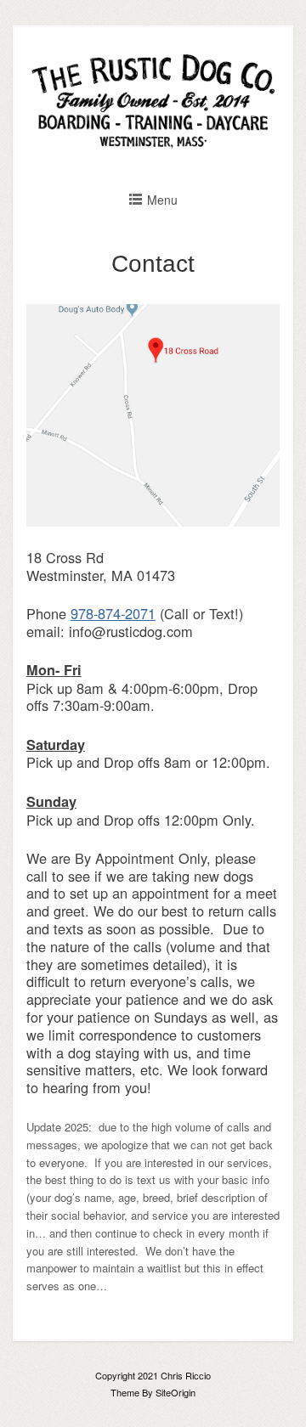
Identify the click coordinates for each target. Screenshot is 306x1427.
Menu (162, 199)
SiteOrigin (176, 1392)
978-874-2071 (113, 613)
